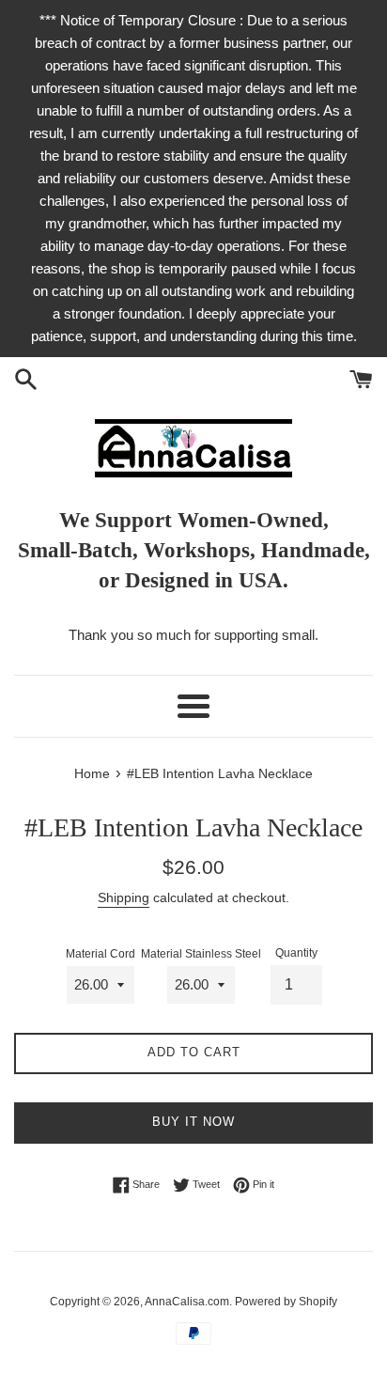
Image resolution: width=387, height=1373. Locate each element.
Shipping (123, 897)
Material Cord (100, 953)
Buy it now (193, 1122)
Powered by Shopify (286, 1301)
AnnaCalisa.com (187, 1301)
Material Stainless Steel (201, 953)
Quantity (296, 953)
